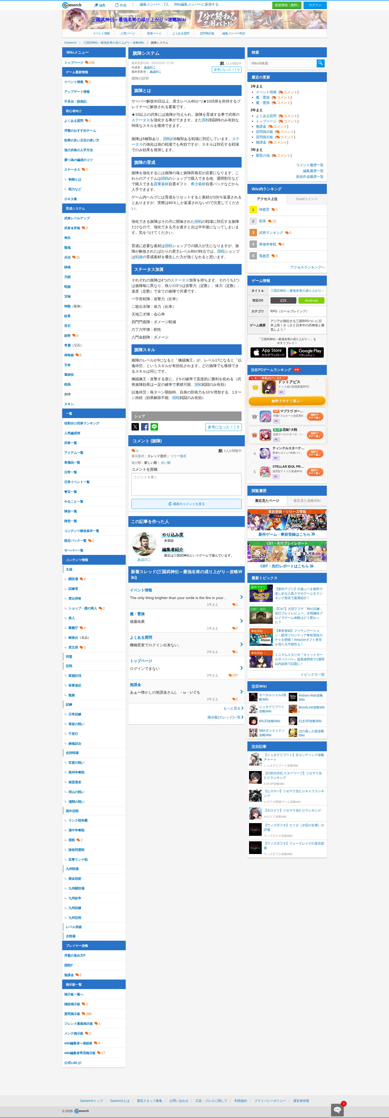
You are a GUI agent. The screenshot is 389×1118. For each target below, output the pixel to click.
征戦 (69, 666)
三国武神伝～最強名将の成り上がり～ (297, 291)
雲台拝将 (75, 598)
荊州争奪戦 (76, 772)
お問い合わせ (178, 1101)
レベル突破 (74, 927)
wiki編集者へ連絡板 (78, 1043)
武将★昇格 (72, 228)
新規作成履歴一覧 (310, 177)
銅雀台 (73, 637)
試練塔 (73, 589)
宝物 (67, 296)
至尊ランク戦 (78, 859)
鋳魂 (67, 267)
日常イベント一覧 (77, 482)
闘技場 (73, 579)
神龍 (67, 306)
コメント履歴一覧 (310, 165)
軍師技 (69, 375)
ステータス (141, 120)
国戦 (205, 120)
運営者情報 (301, 1101)
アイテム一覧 (73, 452)
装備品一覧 (72, 462)
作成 (123, 5)
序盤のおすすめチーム (80, 130)
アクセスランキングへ (307, 267)
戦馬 (67, 384)
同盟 (69, 656)
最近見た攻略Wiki (307, 501)
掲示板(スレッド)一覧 (224, 717)
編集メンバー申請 (233, 33)
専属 (67, 345)
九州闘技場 (76, 888)
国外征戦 (72, 811)
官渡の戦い (76, 762)
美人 (72, 618)
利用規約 (240, 1101)
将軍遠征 (75, 685)
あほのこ (150, 67)
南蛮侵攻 (75, 782)
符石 (67, 326)
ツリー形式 (178, 456)
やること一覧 (73, 501)
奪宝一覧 (70, 492)
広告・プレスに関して (211, 1101)
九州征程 (75, 918)
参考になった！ (226, 69)
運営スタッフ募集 (149, 1101)
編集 (102, 5)
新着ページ (154, 33)
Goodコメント (307, 199)
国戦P (68, 965)
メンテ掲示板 (73, 1033)
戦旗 (139, 257)
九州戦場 (72, 869)
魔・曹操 (274, 97)
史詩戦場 (72, 753)
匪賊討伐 (75, 676)
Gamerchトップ (91, 1101)
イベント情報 (101, 33)
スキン (69, 404)
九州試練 (75, 908)
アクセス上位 (267, 199)
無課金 (69, 975)
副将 (67, 335)
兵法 (67, 257)
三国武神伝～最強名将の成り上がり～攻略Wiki (139, 19)
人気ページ (128, 33)
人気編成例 (72, 433)
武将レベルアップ (77, 218)
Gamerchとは (120, 1101)
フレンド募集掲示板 (78, 1024)
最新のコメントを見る (189, 504)
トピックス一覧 (313, 674)
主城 (69, 569)
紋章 (67, 316)
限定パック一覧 (75, 540)
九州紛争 (75, 898)
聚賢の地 (274, 155)
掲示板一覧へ (73, 994)
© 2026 (68, 1111)
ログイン (315, 5)
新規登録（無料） (287, 5)
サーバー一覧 (73, 550)
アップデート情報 (77, 92)
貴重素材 (161, 184)
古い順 (165, 463)
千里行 (73, 734)
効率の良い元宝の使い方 (81, 140)
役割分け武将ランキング (81, 423)
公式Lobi (70, 1063)
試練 (69, 704)
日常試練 (75, 714)
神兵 (67, 238)
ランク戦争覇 (78, 820)
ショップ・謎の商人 (83, 608)
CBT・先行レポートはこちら (284, 566)
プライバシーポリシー (270, 1101)
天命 (67, 365)
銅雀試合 (75, 743)
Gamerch (72, 5)
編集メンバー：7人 (154, 4)
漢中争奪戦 (76, 830)
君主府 (73, 647)
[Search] (321, 63)
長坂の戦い (76, 724)
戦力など (75, 189)
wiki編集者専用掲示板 (80, 1053)
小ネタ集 (70, 199)
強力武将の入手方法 (78, 150)
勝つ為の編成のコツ (78, 160)
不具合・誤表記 (75, 101)
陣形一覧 (70, 511)
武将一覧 (70, 443)
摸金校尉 (75, 878)
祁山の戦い (76, 792)
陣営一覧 (70, 521)
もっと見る (232, 708)
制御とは (75, 179)
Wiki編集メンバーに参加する (196, 4)
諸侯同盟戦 (76, 850)
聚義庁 (73, 628)
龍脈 (72, 695)
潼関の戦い (76, 802)
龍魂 (67, 247)
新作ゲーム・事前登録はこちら (284, 534)
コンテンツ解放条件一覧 (81, 531)
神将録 (69, 355)
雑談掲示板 (72, 1004)
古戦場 (70, 936)
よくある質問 (180, 33)
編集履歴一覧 (313, 171)
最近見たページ (267, 501)
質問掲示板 (207, 33)
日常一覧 (70, 472)
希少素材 (198, 184)
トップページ (73, 62)
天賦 (67, 277)
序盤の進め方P (74, 955)
